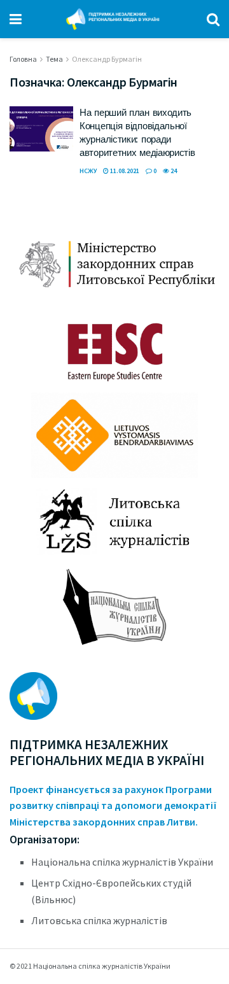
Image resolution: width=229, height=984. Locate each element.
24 (173, 171)
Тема (54, 59)
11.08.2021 (124, 171)
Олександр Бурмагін (107, 59)
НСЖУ (88, 171)
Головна (23, 59)
